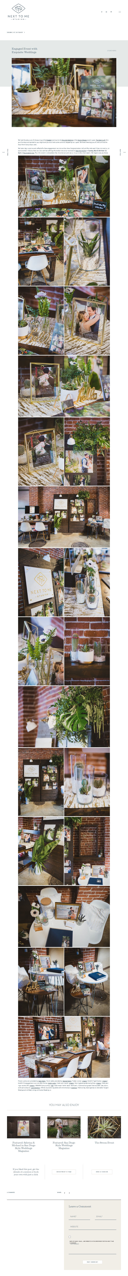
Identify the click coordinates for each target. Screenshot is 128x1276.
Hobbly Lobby (52, 1083)
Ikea (52, 1085)
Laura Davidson (35, 1088)
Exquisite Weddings (67, 140)
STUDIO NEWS (111, 51)
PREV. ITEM (7, 152)
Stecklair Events (67, 1081)
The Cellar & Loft (100, 140)
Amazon (84, 1081)
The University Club (28, 153)
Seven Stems (41, 1081)
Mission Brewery (82, 140)
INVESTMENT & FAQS (64, 1172)
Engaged (49, 140)
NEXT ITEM (120, 152)
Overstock (74, 1088)
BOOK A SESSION (102, 1172)
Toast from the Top (81, 151)
